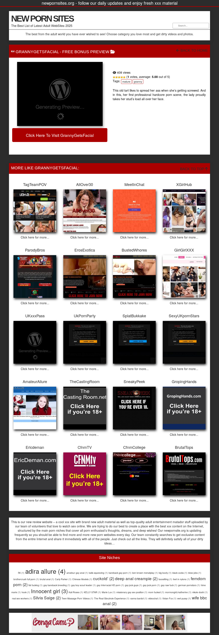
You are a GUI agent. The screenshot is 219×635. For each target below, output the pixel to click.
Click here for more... (35, 237)
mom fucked (156, 592)
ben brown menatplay (145, 572)
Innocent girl (49, 591)
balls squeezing (98, 572)
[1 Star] (114, 77)
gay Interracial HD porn (110, 585)
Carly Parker (63, 579)
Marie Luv (108, 592)
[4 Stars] (121, 77)
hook (26, 592)
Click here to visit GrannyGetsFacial (60, 135)
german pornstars (189, 585)
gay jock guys (133, 585)
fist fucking (35, 585)
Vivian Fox (169, 598)
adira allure (45, 570)
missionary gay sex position (131, 592)
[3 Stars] (119, 77)
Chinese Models (82, 579)
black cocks (179, 572)
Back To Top (192, 169)
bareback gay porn (120, 572)
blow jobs (194, 572)
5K (21, 572)
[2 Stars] (116, 77)
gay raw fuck (169, 585)
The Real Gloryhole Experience (111, 598)
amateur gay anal (77, 572)
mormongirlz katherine (178, 592)
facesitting (165, 579)
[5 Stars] (124, 77)
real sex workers (22, 598)
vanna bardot (138, 598)
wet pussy (184, 598)
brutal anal (47, 579)
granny (138, 81)
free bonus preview (85, 52)
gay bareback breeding (56, 585)
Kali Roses (76, 592)
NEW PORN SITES (42, 18)
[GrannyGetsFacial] (59, 94)
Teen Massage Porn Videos (77, 598)
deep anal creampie (136, 578)
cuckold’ (103, 578)
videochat (154, 598)
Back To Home (193, 50)
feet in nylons (181, 579)
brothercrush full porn (26, 579)
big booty (165, 572)
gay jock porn (151, 585)
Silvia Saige (47, 597)
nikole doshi (200, 592)
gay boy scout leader (83, 585)
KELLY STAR (92, 592)
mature (126, 81)
